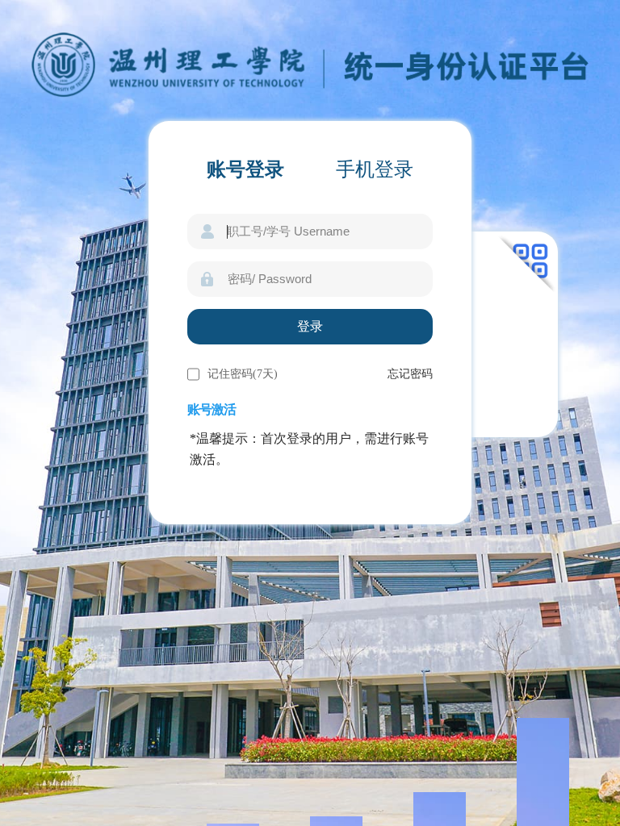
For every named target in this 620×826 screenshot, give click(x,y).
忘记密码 (410, 374)
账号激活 (211, 409)
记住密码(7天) (242, 374)
